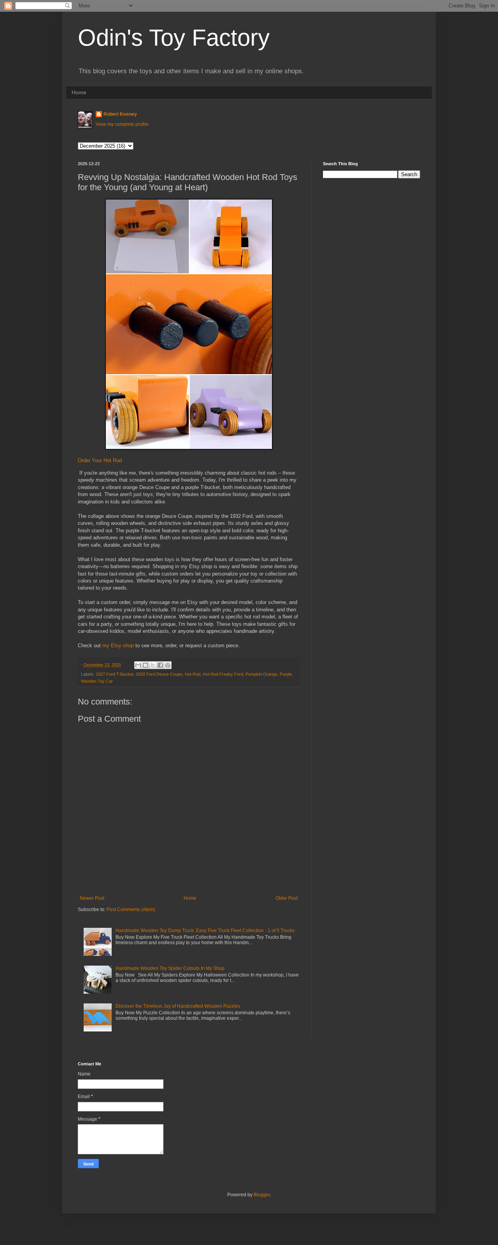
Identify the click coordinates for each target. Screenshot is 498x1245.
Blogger (262, 1194)
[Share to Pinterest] (168, 665)
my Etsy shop (118, 645)
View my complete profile (122, 124)
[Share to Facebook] (160, 665)
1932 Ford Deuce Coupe (159, 674)
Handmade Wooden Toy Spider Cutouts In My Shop (170, 968)
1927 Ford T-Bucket (114, 674)
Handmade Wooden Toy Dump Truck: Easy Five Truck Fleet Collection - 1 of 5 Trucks (205, 930)
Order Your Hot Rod (100, 460)
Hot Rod (192, 674)
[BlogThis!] (145, 665)
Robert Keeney (120, 114)
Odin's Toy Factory (174, 38)
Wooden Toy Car (97, 681)
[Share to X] (153, 665)
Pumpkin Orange (261, 674)
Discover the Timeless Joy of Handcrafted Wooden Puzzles (178, 1006)
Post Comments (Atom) (131, 909)
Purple (286, 674)
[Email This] (138, 665)
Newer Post (92, 898)
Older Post (286, 898)
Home (79, 92)
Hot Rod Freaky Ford (223, 674)
